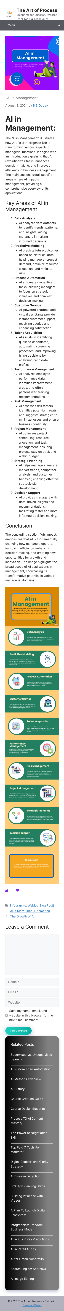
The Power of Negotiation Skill (29, 1135)
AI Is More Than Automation (30, 911)
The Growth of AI (22, 916)
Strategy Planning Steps (28, 1186)
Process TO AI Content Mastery (27, 1121)
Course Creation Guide (27, 1099)
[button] (59, 25)
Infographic (18, 905)
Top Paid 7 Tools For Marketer (25, 1150)
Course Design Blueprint (28, 1108)
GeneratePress (32, 1305)
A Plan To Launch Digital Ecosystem (28, 1213)
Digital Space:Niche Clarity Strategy (29, 1164)
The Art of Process (37, 10)
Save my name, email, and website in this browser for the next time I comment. (31, 1015)
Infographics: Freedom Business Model (27, 1227)
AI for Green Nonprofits (27, 1259)
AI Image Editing (22, 1279)
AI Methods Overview (26, 1079)
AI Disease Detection (25, 1176)
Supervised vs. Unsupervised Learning (31, 1057)
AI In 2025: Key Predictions (30, 1239)
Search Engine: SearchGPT (30, 1269)
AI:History (18, 1089)
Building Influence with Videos (27, 1198)
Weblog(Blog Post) (41, 905)
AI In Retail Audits (23, 1249)
